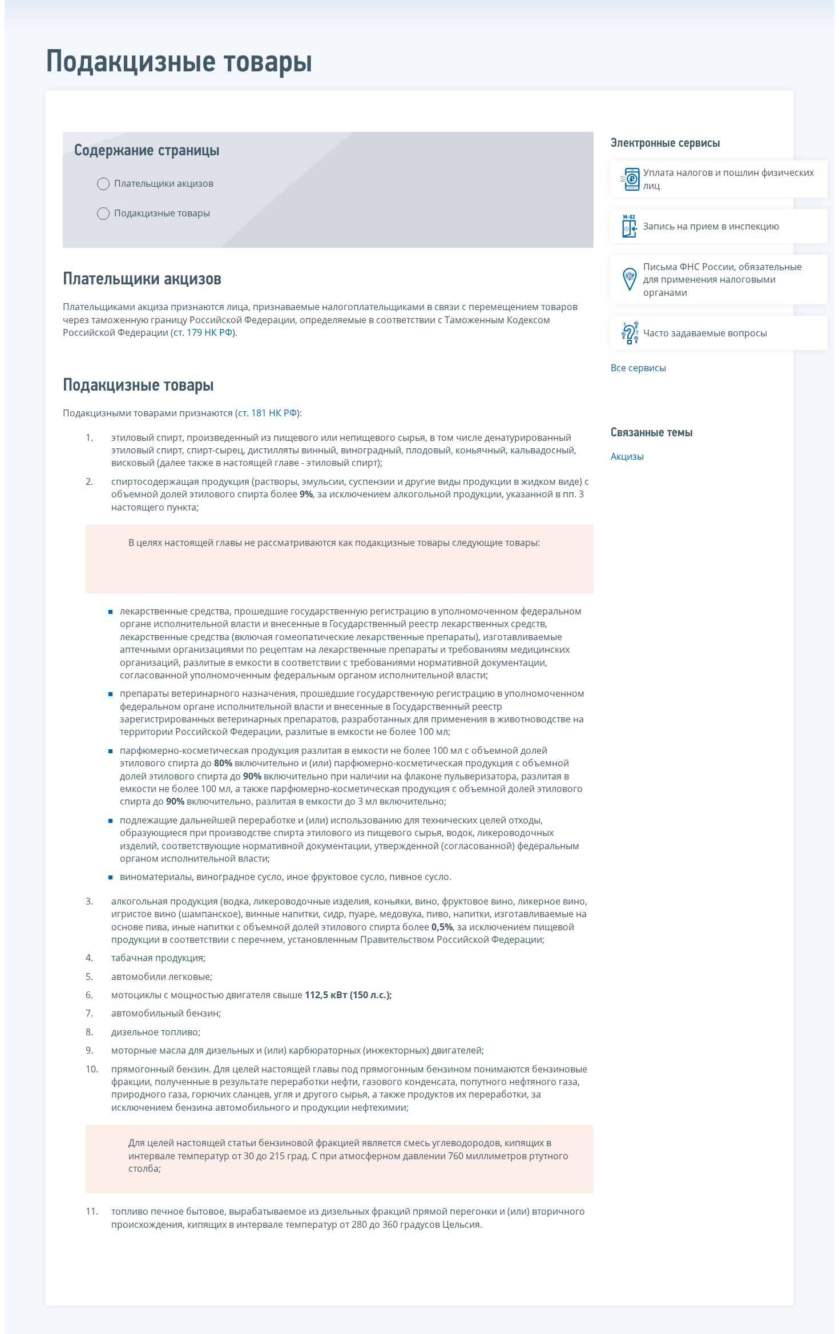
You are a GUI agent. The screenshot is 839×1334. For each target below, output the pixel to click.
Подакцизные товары (162, 213)
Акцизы (627, 456)
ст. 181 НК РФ (267, 413)
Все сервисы (638, 367)
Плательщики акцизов (163, 183)
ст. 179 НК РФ (203, 332)
